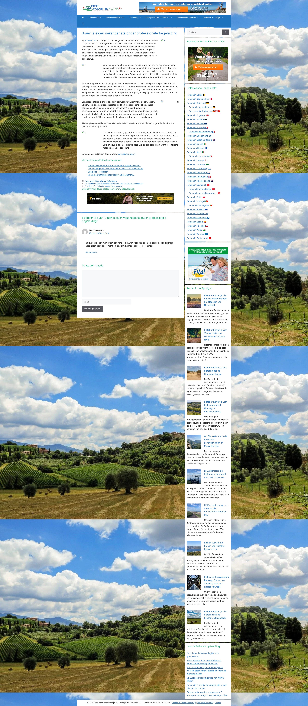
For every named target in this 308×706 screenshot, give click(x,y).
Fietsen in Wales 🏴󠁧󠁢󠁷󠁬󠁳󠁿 (196, 230)
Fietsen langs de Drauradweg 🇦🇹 (204, 193)
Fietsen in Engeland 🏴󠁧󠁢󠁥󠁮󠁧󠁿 (198, 115)
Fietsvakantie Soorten (186, 17)
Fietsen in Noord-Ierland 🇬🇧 (200, 181)
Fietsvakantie (100, 181)
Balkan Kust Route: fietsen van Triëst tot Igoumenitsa (214, 545)
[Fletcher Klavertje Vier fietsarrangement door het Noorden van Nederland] (194, 306)
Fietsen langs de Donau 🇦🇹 (202, 189)
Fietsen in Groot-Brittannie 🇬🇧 (201, 140)
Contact (218, 703)
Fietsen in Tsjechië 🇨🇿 (197, 226)
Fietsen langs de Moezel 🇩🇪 (202, 107)
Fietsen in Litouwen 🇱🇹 (198, 164)
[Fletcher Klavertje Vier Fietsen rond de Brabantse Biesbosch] (194, 622)
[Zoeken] (225, 32)
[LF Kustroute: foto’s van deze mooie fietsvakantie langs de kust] (194, 516)
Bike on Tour (91, 40)
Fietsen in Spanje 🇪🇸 (196, 222)
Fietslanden (94, 17)
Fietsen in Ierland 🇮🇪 (196, 144)
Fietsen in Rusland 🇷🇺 (197, 209)
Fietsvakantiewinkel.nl (115, 17)
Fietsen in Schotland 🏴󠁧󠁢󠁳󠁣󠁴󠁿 (198, 217)
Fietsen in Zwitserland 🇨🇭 (199, 238)
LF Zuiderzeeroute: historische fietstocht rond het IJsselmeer (215, 474)
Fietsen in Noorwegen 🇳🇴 (199, 177)
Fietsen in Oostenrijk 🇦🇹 (198, 185)
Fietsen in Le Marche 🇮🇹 (200, 156)
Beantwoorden (91, 252)
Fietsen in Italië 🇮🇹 (195, 152)
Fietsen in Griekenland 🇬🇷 (199, 136)
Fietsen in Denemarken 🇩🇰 (199, 99)
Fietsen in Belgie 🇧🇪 (196, 95)
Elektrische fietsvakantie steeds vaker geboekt (103, 186)
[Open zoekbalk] (83, 24)
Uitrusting (134, 17)
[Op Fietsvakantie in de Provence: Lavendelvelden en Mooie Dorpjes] (194, 447)
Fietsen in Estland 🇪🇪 (197, 119)
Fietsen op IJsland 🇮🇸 (197, 148)
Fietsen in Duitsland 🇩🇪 (198, 103)
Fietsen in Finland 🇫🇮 (197, 123)
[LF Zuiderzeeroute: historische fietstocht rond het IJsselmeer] (194, 482)
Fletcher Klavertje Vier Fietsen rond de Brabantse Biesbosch (215, 614)
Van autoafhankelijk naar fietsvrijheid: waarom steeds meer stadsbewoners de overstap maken (206, 670)
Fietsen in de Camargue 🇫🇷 (202, 132)
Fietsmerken (89, 181)
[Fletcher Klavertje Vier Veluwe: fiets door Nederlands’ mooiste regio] (194, 341)
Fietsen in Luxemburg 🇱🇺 (199, 168)
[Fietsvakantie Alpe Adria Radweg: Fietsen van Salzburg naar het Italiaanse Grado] (194, 588)
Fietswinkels (112, 181)
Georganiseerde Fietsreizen (158, 17)
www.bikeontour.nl (126, 154)
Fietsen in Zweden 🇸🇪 (197, 234)
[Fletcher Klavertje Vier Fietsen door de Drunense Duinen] (194, 378)
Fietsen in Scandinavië (197, 213)
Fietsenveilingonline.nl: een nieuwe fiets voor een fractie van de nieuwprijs (114, 183)
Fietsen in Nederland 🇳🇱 (198, 172)
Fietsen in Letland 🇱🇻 (197, 160)
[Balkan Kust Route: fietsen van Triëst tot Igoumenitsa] (194, 554)
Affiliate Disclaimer (205, 703)
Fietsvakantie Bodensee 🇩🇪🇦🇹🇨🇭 (204, 111)
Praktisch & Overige (211, 17)
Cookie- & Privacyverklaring (184, 703)
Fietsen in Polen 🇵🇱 (196, 197)
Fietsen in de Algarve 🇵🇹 (200, 205)
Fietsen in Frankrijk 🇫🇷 (197, 127)
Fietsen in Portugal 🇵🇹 (197, 201)
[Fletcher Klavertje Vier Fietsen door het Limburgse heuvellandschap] (194, 413)
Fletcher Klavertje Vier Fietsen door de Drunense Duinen (215, 370)
